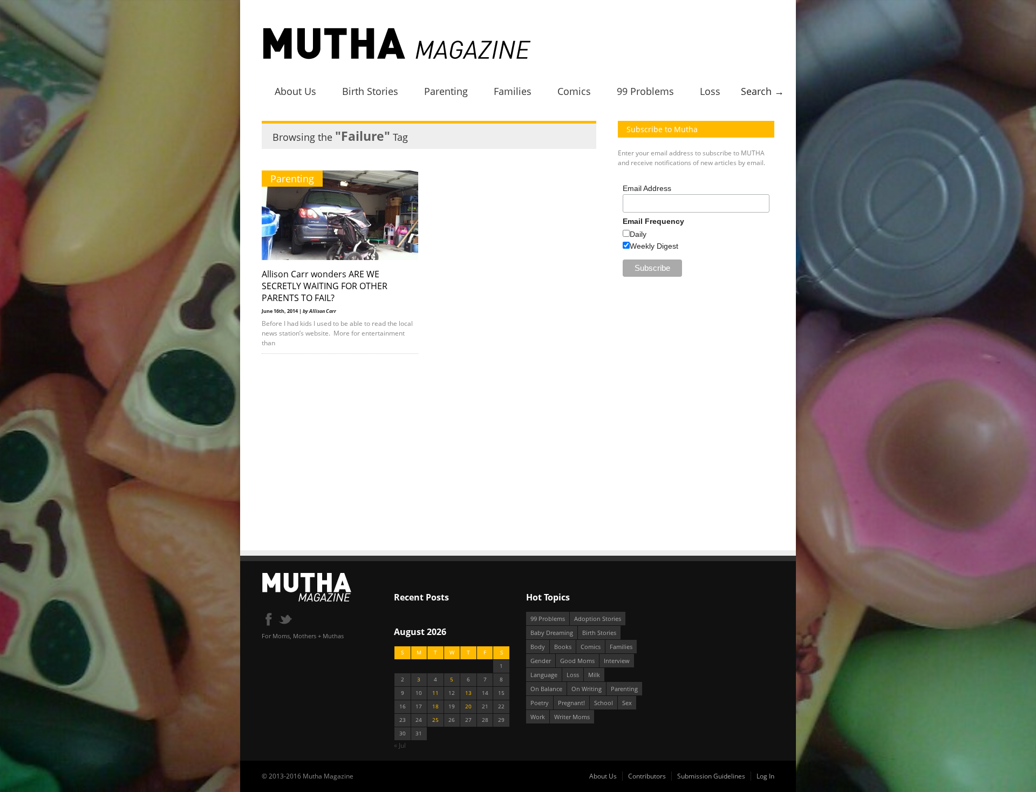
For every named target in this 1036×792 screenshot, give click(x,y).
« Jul (400, 745)
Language (543, 675)
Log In (765, 776)
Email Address (647, 188)
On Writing (586, 689)
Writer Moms (572, 717)
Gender (540, 661)
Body (537, 647)
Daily (638, 234)
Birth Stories (370, 91)
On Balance (546, 689)
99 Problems (645, 91)
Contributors (647, 776)
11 (435, 693)
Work (537, 717)
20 (468, 706)
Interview (617, 661)
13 (468, 693)
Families (512, 91)
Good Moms (577, 661)
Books (562, 647)
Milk (594, 675)
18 (435, 706)
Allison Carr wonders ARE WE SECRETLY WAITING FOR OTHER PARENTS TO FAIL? (324, 286)
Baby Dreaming (551, 633)
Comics (574, 91)
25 (435, 719)
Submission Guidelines (711, 776)
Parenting (446, 91)
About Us (295, 91)
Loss (710, 91)
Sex (627, 703)
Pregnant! (571, 703)
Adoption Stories (597, 619)
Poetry (539, 703)
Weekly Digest (654, 246)
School (603, 703)
